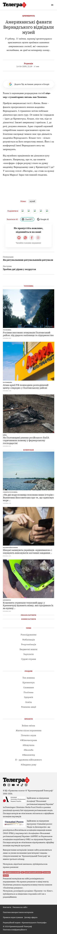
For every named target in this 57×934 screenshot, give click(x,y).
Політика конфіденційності (15, 930)
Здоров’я (28, 697)
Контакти (7, 907)
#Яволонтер (28, 755)
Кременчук (28, 16)
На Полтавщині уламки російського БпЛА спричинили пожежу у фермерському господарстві (26, 440)
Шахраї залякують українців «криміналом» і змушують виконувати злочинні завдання (27, 551)
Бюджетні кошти (28, 649)
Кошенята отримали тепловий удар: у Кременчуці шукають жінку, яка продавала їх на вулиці (28, 605)
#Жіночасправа (28, 740)
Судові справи (28, 659)
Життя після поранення (28, 730)
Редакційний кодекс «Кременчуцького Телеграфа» (25, 922)
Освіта (28, 702)
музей (32, 201)
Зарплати (28, 654)
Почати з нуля (28, 735)
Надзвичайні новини (10, 547)
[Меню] (52, 5)
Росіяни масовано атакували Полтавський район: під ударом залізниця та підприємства (28, 334)
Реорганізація (28, 644)
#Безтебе (28, 750)
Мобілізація (28, 639)
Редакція (28, 63)
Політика (28, 692)
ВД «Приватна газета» (15, 790)
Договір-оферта (30, 917)
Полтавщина (7, 382)
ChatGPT (29, 219)
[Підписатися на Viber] (25, 237)
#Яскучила (28, 745)
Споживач (28, 687)
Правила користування (13, 917)
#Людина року (28, 764)
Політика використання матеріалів (18, 912)
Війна (5, 435)
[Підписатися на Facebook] (31, 237)
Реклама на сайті (20, 907)
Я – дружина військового (28, 759)
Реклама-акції (28, 707)
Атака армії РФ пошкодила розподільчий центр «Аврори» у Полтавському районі (25, 386)
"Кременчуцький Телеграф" (40, 790)
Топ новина (7, 330)
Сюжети (6, 492)
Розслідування (28, 634)
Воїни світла (28, 725)
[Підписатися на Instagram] (38, 237)
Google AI (44, 219)
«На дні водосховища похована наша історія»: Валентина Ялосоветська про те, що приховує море (28, 497)
